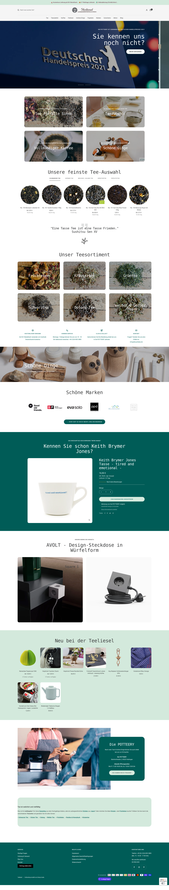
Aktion (115, 18)
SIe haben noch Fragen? (122, 772)
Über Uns (20, 859)
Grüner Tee (69, 178)
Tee (47, 18)
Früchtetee (115, 178)
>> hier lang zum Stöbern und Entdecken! (39, 371)
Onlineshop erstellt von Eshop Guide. (34, 877)
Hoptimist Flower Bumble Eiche (73, 671)
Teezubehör (54, 18)
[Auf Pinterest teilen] (107, 513)
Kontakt (20, 862)
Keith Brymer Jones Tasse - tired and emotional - (117, 464)
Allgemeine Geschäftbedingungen (82, 856)
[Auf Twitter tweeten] (110, 513)
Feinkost (70, 18)
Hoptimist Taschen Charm (50, 671)
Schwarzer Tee (54, 178)
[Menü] (166, 879)
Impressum (75, 853)
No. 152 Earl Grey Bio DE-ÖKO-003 (95, 209)
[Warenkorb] (150, 10)
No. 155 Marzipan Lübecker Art (30, 208)
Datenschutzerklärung (79, 859)
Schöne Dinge (80, 18)
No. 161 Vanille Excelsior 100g (51, 208)
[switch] (163, 883)
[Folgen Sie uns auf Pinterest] (143, 867)
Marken (98, 18)
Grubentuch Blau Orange (141, 671)
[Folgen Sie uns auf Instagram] (139, 867)
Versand (111, 476)
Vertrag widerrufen (25, 866)
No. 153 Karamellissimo (73, 208)
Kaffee (63, 18)
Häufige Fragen (22, 853)
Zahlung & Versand (23, 856)
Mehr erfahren (135, 51)
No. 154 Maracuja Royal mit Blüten (139, 209)
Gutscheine (107, 18)
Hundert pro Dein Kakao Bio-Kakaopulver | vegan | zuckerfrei (28, 707)
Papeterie (90, 18)
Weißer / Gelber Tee (85, 178)
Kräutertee (102, 178)
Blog (121, 18)
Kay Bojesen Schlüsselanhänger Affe (118, 672)
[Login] (147, 10)
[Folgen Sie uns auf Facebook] (134, 867)
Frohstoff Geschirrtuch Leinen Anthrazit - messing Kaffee (96, 672)
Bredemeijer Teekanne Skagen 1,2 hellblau (50, 707)
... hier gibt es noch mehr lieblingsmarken (84, 422)
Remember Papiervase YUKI (27, 671)
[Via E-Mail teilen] (113, 513)
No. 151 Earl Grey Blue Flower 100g (117, 209)
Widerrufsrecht (76, 862)
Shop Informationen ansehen (109, 509)
